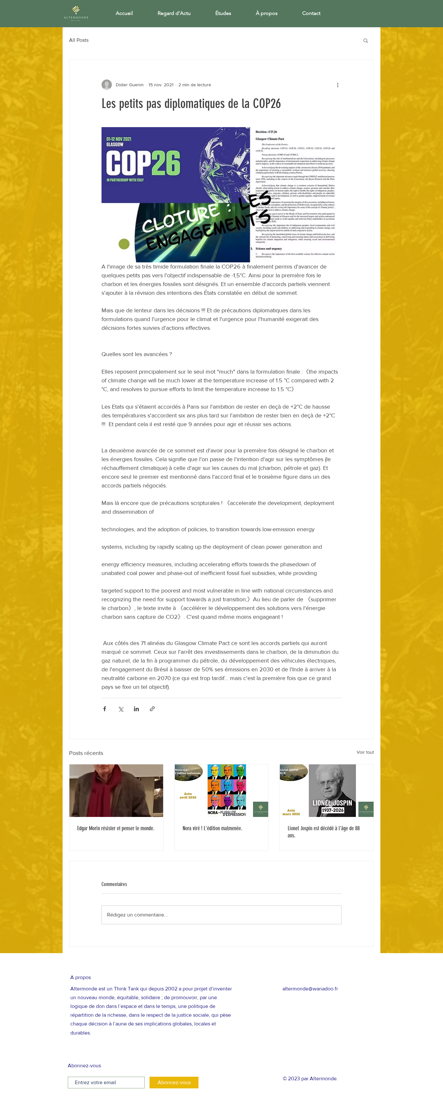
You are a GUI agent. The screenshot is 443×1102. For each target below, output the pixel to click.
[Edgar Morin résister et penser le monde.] (116, 790)
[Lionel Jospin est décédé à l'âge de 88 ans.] (327, 790)
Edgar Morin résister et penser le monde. (115, 828)
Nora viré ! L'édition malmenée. (212, 828)
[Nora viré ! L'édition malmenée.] (222, 790)
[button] (366, 40)
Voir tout (365, 752)
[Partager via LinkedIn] (136, 709)
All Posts (79, 40)
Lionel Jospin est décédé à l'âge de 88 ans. (324, 832)
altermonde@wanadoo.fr (310, 988)
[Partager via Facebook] (105, 709)
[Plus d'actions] (337, 85)
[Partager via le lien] (152, 709)
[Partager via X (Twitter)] (120, 709)
